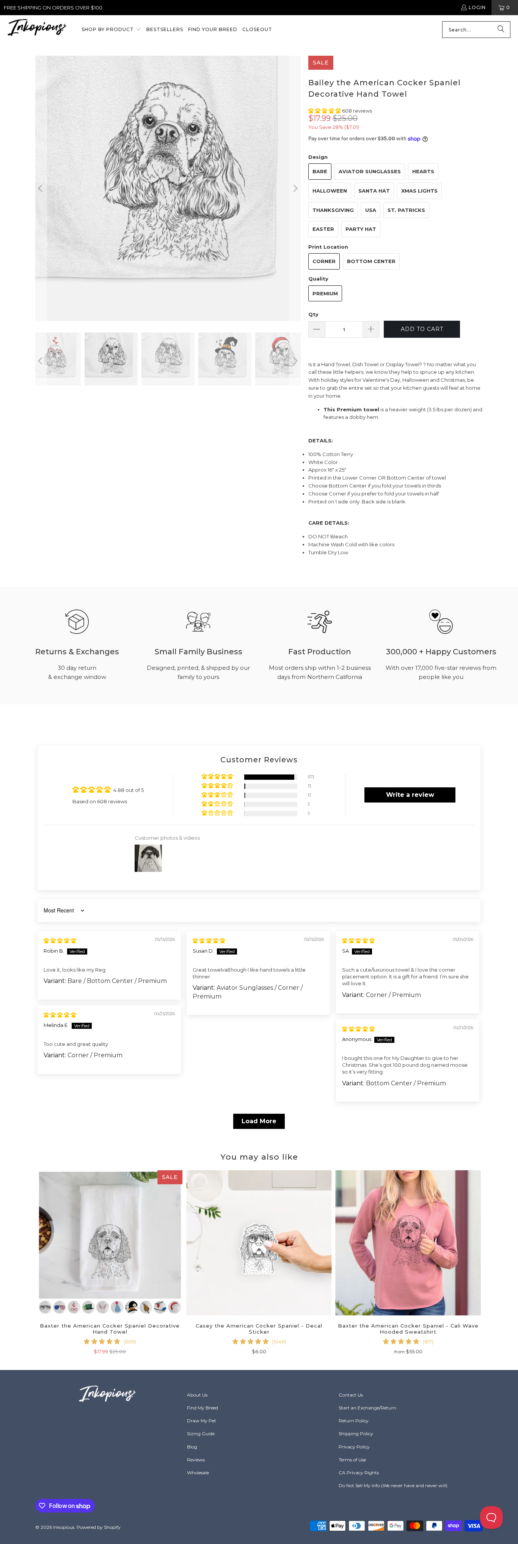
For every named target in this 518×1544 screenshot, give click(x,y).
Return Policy (354, 1420)
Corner (324, 261)
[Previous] (41, 188)
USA (370, 210)
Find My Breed (202, 1408)
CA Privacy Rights (359, 1472)
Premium (325, 293)
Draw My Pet (201, 1420)
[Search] (500, 29)
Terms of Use (352, 1459)
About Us (197, 1395)
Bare (319, 171)
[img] (60, 940)
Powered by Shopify (99, 1527)
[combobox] (476, 29)
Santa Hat (374, 191)
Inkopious (63, 1527)
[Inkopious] (37, 30)
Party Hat (360, 229)
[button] (111, 30)
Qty (313, 314)
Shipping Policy (356, 1433)
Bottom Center (371, 261)
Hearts (423, 171)
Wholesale (198, 1472)
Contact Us (351, 1395)
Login (477, 7)
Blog (192, 1447)
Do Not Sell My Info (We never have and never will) (393, 1485)
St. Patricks (406, 210)
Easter (323, 229)
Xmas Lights (419, 191)
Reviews (196, 1459)
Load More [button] (259, 1121)
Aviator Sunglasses (370, 171)
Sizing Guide (201, 1433)
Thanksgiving (333, 210)
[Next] (295, 188)
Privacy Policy (354, 1447)
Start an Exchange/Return (367, 1408)
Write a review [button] (410, 794)
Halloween (329, 191)
